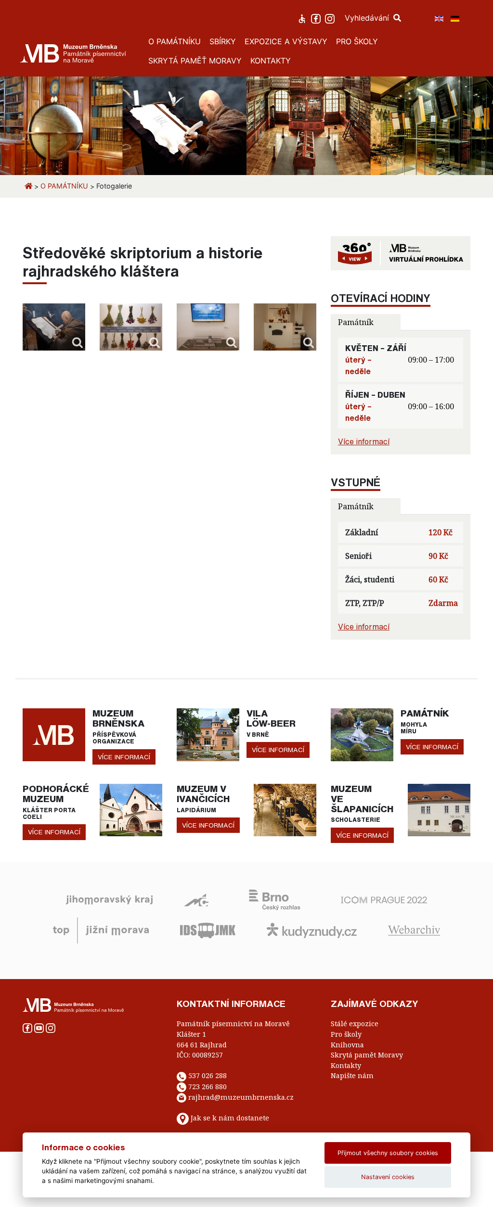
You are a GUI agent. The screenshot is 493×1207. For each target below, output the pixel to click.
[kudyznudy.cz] (311, 930)
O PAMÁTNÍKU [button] (174, 41)
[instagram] (331, 18)
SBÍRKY (222, 41)
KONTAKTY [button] (270, 60)
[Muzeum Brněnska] (54, 734)
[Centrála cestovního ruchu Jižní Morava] (101, 930)
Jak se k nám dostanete (230, 1118)
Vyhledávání (368, 18)
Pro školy (346, 1034)
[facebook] (317, 18)
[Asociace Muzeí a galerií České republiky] (196, 899)
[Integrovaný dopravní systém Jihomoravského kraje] (208, 930)
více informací (124, 757)
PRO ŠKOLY (357, 41)
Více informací (363, 441)
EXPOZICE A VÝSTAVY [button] (286, 41)
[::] (54, 326)
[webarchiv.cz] (414, 930)
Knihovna (347, 1044)
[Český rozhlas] (274, 899)
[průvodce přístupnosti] (303, 18)
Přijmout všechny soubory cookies (387, 1153)
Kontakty (346, 1065)
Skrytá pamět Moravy (367, 1054)
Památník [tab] (356, 322)
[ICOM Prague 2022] (383, 899)
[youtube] (40, 1027)
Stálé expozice (354, 1023)
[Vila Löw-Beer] (208, 734)
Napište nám (352, 1075)
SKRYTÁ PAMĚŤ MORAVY (195, 60)
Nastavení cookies (388, 1177)
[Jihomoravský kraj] (109, 899)
